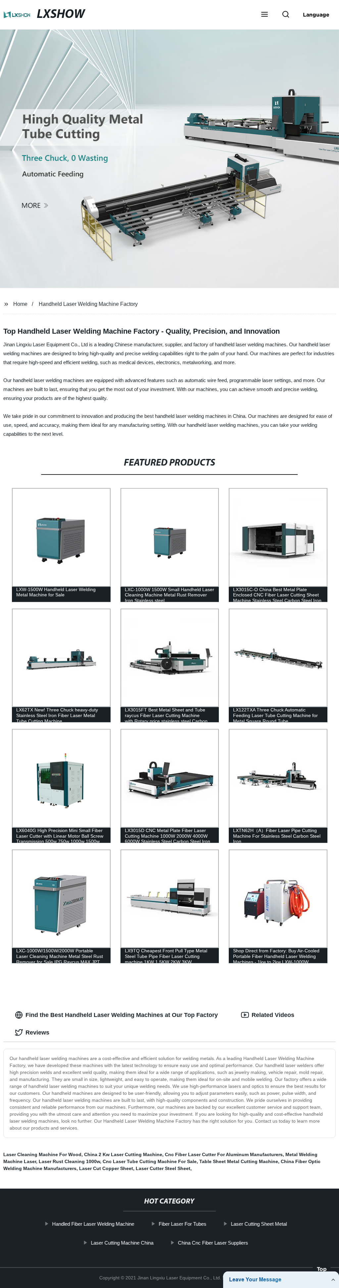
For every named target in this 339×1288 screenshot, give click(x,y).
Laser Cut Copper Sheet (106, 1168)
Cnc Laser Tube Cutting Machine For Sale (150, 1161)
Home (20, 304)
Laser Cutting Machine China (122, 1242)
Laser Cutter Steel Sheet (163, 1168)
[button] (264, 15)
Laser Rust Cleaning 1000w (69, 1161)
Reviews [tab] (37, 1032)
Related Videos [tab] (273, 1015)
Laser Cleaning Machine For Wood (42, 1154)
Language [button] (316, 15)
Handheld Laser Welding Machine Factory (88, 304)
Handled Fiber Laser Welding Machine (93, 1224)
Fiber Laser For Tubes (182, 1224)
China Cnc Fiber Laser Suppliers (213, 1242)
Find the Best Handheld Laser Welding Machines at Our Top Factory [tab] (121, 1015)
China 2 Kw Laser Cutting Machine (123, 1154)
